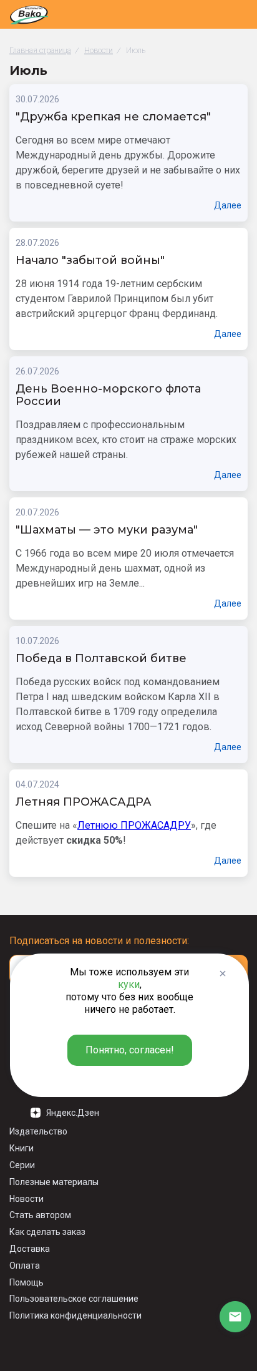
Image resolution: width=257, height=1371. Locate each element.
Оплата (24, 1266)
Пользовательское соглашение (73, 1299)
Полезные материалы (54, 1182)
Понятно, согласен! (129, 1050)
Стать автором (40, 1215)
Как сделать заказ (47, 1232)
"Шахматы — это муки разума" (107, 530)
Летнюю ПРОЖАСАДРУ (134, 825)
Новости (26, 1199)
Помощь (26, 1282)
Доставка (29, 1249)
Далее (227, 205)
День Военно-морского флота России (108, 395)
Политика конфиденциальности (75, 1315)
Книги (21, 1148)
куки (129, 984)
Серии (22, 1165)
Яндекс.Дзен (72, 1113)
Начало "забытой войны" (90, 261)
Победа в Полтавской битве (101, 659)
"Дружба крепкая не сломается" (113, 117)
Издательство (38, 1131)
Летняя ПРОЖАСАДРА (84, 802)
